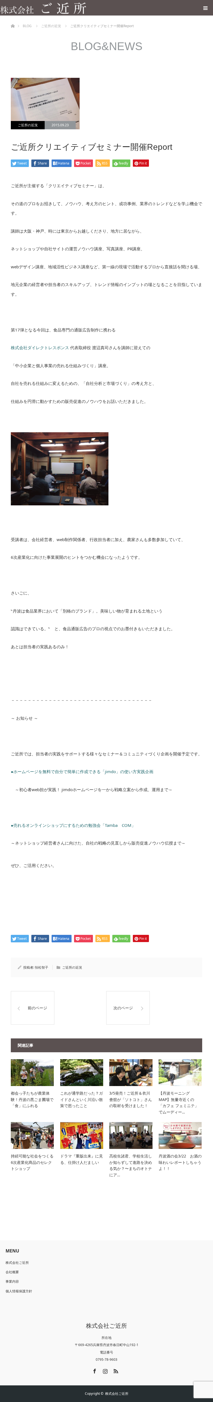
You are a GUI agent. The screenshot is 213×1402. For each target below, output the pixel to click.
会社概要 (12, 1272)
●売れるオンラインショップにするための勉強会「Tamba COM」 (75, 825)
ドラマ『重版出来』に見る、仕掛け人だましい (81, 1159)
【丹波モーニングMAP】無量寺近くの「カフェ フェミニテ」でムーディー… (179, 1102)
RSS (115, 1370)
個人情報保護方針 (19, 1291)
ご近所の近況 (28, 125)
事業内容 (12, 1281)
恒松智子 (41, 967)
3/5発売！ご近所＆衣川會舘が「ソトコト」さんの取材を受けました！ (130, 1099)
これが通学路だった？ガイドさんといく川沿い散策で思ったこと (81, 1099)
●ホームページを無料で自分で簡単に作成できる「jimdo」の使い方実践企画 (82, 771)
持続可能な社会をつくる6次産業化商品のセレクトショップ (32, 1162)
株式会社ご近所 (17, 1262)
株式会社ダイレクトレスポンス (40, 347)
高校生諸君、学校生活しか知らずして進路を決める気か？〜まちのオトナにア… (130, 1165)
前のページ (37, 1007)
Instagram (104, 1370)
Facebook (94, 1370)
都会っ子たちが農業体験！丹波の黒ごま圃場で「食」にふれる (32, 1099)
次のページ (123, 1007)
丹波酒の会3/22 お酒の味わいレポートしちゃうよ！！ (180, 1162)
